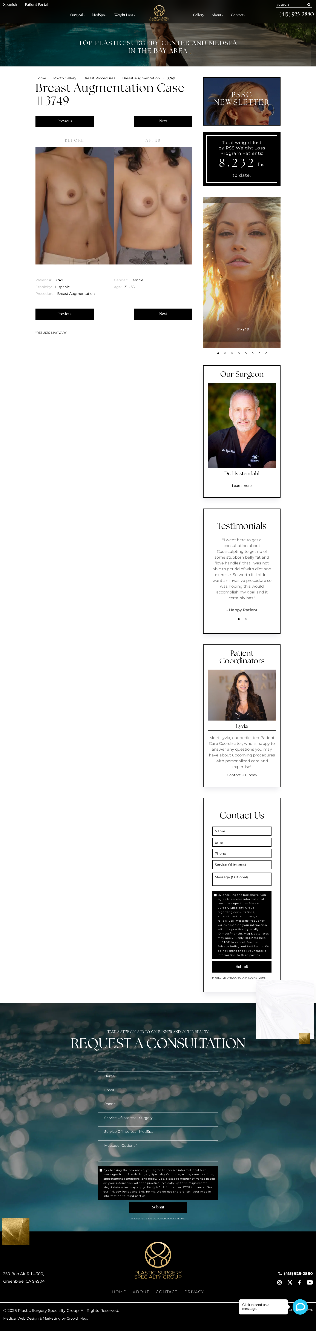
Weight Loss (123, 15)
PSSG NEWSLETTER (242, 99)
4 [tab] (239, 353)
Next (163, 121)
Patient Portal (36, 5)
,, (24, 1277)
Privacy (250, 978)
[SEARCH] (309, 4)
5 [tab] (246, 353)
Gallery (198, 15)
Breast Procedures (99, 78)
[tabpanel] (243, 272)
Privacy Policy (228, 946)
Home (40, 78)
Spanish (10, 5)
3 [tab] (232, 353)
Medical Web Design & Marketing (32, 1318)
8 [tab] (266, 353)
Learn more (242, 486)
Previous (64, 121)
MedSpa (98, 15)
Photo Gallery (64, 78)
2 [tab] (225, 353)
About (216, 15)
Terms (261, 978)
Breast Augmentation (141, 78)
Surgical (76, 15)
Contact (237, 15)
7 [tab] (259, 353)
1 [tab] (218, 353)
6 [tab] (252, 353)
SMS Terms (255, 946)
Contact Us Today (242, 775)
